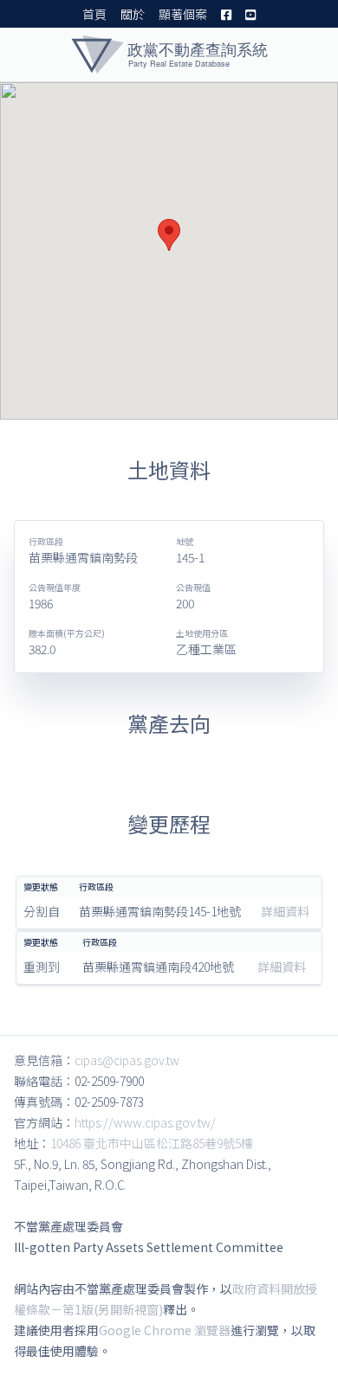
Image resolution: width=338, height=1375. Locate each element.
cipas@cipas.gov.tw (127, 1060)
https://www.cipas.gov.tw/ (145, 1122)
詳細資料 (285, 911)
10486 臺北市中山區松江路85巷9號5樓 (151, 1143)
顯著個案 (183, 13)
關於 (132, 13)
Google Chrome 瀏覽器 (165, 1330)
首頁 (94, 13)
